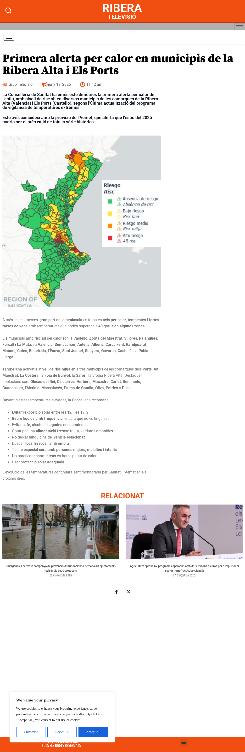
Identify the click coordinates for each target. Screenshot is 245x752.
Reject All (62, 732)
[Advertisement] (122, 662)
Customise (31, 732)
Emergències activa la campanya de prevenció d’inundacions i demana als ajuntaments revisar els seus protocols (61, 568)
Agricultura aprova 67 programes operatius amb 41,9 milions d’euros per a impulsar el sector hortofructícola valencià (184, 568)
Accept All (93, 732)
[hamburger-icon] (239, 26)
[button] (184, 743)
